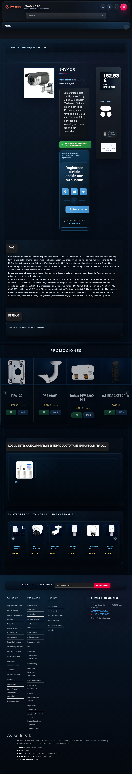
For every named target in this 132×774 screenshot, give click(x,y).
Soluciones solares (14, 652)
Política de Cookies (34, 680)
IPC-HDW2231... (37, 548)
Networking (11, 624)
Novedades (31, 614)
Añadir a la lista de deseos (111, 134)
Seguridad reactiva (14, 642)
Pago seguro (32, 632)
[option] (16, 393)
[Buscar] (102, 15)
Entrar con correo (81, 209)
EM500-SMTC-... (17, 548)
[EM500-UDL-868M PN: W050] (74, 534)
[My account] (116, 7)
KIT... (16, 482)
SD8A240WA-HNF (93, 548)
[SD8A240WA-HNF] (93, 534)
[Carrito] (123, 6)
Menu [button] (8, 25)
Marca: (81, 80)
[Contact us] (103, 7)
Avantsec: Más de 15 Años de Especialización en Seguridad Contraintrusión (35, 721)
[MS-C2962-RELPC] (56, 534)
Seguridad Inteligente (15, 606)
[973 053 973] (110, 7)
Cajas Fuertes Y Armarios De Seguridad (12, 692)
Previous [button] (5, 393)
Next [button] (127, 393)
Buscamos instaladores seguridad (31, 672)
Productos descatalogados (23, 47)
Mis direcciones (53, 621)
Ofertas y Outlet (13, 701)
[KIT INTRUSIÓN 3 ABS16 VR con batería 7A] (24, 470)
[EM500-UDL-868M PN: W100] (111, 534)
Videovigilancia (12, 611)
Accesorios (11, 670)
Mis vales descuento (55, 616)
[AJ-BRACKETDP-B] (49, 371)
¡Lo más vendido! (33, 619)
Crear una (74, 223)
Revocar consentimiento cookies (33, 697)
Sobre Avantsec (33, 637)
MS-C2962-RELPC (55, 548)
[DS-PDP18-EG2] (115, 371)
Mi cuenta (52, 598)
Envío (29, 647)
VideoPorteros (12, 637)
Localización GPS (13, 656)
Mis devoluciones (54, 611)
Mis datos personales (55, 625)
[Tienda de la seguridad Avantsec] (13, 7)
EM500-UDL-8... (73, 548)
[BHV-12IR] (39, 83)
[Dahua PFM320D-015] (17, 371)
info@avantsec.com (103, 618)
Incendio (10, 679)
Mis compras (52, 606)
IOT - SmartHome (13, 675)
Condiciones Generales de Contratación (32, 655)
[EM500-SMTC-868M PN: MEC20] (19, 534)
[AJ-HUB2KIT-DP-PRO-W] (82, 371)
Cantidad (105, 101)
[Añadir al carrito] (11, 415)
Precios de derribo (34, 642)
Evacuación (11, 684)
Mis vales (51, 630)
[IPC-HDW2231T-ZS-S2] (37, 534)
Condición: (64, 80)
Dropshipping (32, 664)
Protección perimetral (15, 647)
